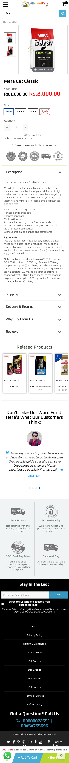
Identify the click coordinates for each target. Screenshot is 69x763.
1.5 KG (20, 112)
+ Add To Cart (27, 757)
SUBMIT (58, 595)
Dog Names (34, 678)
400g (9, 112)
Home (6, 22)
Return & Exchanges (34, 644)
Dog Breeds (34, 670)
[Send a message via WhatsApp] (7, 755)
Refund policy (34, 704)
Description (14, 172)
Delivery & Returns (19, 306)
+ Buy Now (55, 757)
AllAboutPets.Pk (28, 734)
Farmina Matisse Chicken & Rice (21, 380)
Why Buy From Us (19, 319)
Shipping (12, 294)
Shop (15, 22)
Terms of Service (34, 652)
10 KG (33, 112)
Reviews (12, 331)
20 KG (44, 112)
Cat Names (34, 687)
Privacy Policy (60, 603)
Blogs (34, 626)
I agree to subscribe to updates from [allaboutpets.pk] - (36, 603)
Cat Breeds (34, 661)
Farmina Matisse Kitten (43, 380)
